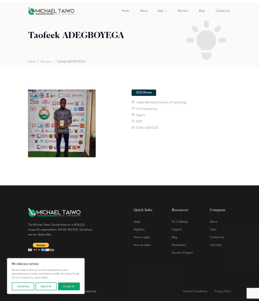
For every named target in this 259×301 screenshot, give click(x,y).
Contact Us (223, 10)
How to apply (142, 237)
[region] (46, 276)
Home (125, 10)
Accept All (69, 286)
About (144, 10)
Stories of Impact (182, 252)
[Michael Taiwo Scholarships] (54, 212)
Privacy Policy (222, 291)
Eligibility (139, 229)
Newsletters (179, 245)
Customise (23, 286)
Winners (183, 10)
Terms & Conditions (195, 291)
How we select (142, 245)
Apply (161, 11)
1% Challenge (180, 221)
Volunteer (216, 245)
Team (213, 229)
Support (177, 229)
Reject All (46, 286)
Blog (201, 10)
